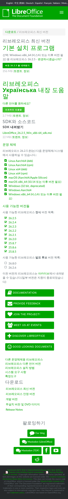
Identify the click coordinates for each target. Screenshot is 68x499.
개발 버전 (12, 399)
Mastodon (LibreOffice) (39, 442)
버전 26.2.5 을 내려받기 (17, 65)
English (9, 3)
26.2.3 (12, 226)
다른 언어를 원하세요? (16, 103)
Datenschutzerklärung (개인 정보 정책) (44, 470)
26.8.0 (12, 263)
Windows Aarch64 (20, 190)
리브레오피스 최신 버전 (20, 388)
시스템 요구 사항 (15, 372)
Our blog (40, 433)
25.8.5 (12, 251)
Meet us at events (27, 325)
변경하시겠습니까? (49, 59)
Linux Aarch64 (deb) (21, 161)
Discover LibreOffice (28, 335)
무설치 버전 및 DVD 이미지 (23, 404)
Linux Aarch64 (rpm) (21, 165)
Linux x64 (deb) (18, 169)
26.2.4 (12, 222)
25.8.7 (12, 243)
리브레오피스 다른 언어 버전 (23, 363)
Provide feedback (26, 303)
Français (48, 3)
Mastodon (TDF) (30, 450)
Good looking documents (32, 346)
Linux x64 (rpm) (18, 173)
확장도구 (10, 376)
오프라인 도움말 (13, 110)
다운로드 (10, 32)
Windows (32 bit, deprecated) (27, 186)
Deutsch (30, 3)
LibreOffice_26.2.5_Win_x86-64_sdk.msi (27, 133)
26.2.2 (12, 230)
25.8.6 (12, 247)
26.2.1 (12, 235)
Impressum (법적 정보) (16, 470)
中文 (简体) (19, 3)
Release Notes (14, 409)
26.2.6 (12, 267)
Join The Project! (26, 314)
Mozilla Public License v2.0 (52, 481)
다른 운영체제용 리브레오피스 (24, 359)
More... (65, 3)
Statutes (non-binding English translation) (26, 472)
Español (39, 3)
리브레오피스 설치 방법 (20, 368)
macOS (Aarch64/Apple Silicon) (28, 177)
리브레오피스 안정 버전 (20, 394)
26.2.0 (12, 239)
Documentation (24, 292)
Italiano (56, 3)
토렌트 (18, 71)
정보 (26, 71)
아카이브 (43, 273)
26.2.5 (12, 218)
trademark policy (17, 493)
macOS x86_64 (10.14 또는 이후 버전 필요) (35, 181)
